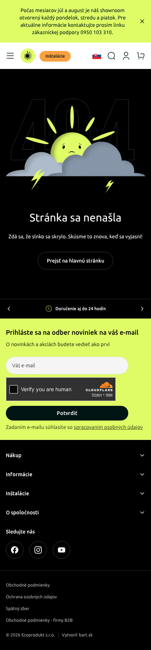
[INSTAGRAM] (38, 550)
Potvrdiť (67, 413)
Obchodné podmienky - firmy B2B (39, 620)
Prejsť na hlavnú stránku (75, 261)
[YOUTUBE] (61, 550)
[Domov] (28, 55)
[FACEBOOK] (14, 550)
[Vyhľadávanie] (111, 55)
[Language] (96, 55)
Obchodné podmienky (28, 585)
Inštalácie (55, 56)
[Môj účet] (126, 55)
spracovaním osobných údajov (108, 427)
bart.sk (86, 635)
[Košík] (140, 55)
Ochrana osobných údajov (31, 597)
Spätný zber (17, 608)
